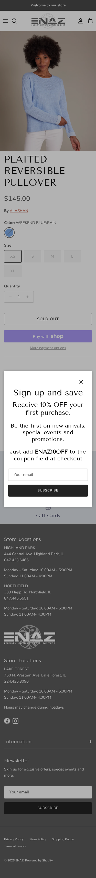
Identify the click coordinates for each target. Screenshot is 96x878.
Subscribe (48, 490)
